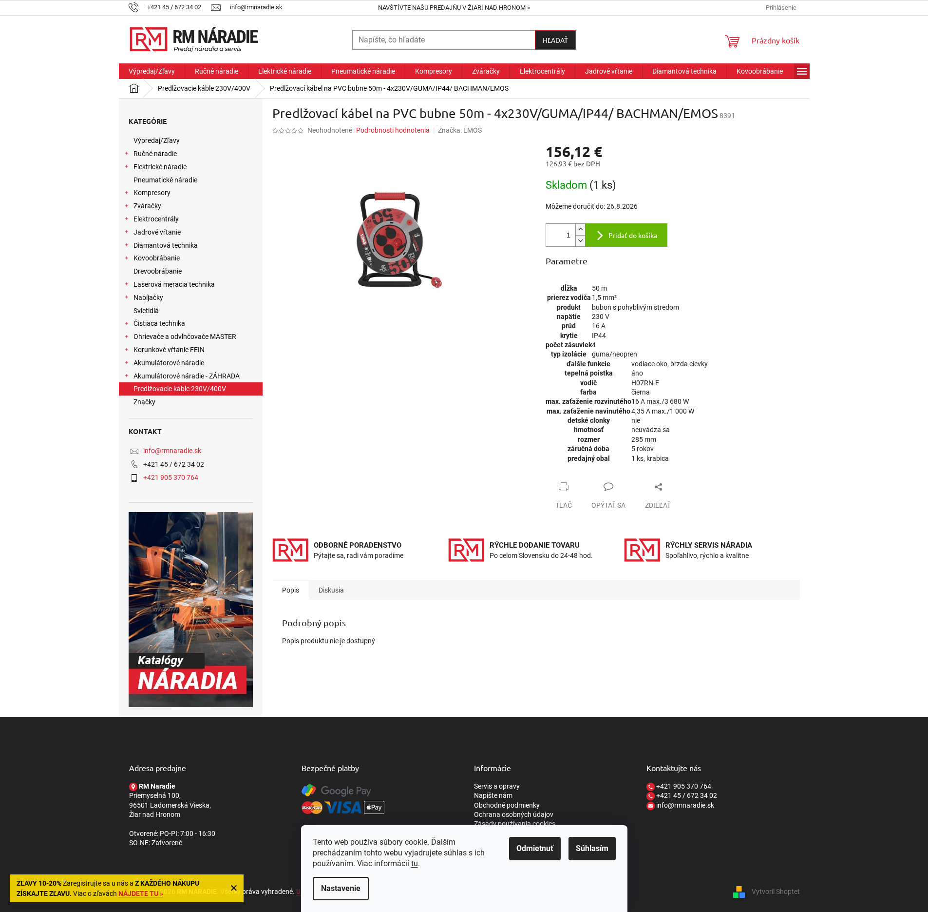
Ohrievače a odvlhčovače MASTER (184, 336)
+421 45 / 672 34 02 (686, 795)
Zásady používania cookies (514, 824)
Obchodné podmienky (507, 805)
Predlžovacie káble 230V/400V (179, 389)
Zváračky (147, 206)
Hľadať (555, 40)
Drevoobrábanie (157, 271)
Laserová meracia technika (174, 284)
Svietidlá (146, 311)
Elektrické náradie (160, 167)
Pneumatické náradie (165, 180)
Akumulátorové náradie (168, 363)
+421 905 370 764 (170, 477)
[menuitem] (152, 71)
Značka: (460, 130)
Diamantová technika (165, 245)
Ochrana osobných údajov (513, 814)
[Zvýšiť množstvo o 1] (580, 229)
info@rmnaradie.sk (172, 451)
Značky (144, 402)
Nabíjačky (148, 297)
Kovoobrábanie (156, 258)
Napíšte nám (493, 795)
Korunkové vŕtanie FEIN (169, 350)
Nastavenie (340, 888)
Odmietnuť (534, 848)
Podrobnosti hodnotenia (393, 130)
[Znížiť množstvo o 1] (580, 240)
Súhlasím (592, 848)
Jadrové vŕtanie (157, 232)
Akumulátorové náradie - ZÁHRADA (186, 376)
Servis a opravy (497, 786)
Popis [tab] (290, 590)
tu (414, 863)
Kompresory (151, 193)
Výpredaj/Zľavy (156, 140)
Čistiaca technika (159, 323)
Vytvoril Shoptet (776, 891)
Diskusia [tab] (331, 590)
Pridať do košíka (632, 235)
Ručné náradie (155, 154)
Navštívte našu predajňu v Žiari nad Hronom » (454, 7)
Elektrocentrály (156, 219)
